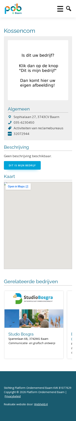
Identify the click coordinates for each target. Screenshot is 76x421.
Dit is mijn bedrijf (22, 165)
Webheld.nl (41, 404)
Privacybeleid (13, 396)
